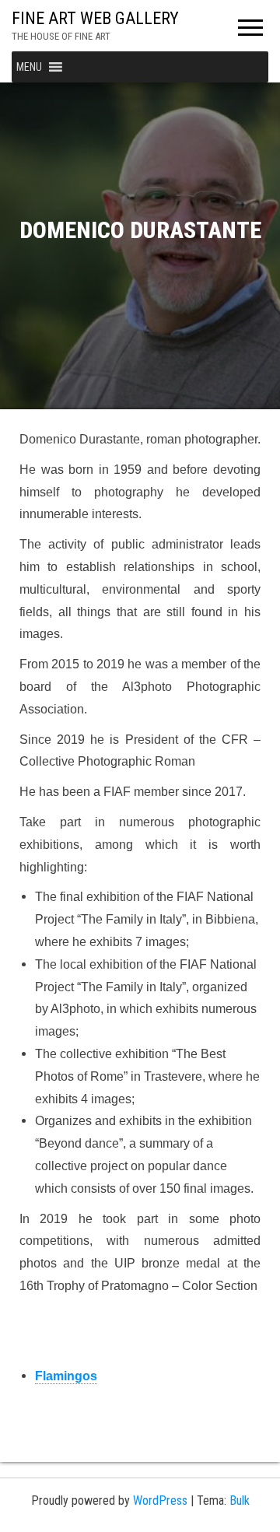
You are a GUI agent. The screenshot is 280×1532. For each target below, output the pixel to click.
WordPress (160, 1500)
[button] (29, 66)
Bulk (239, 1500)
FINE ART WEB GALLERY (95, 18)
